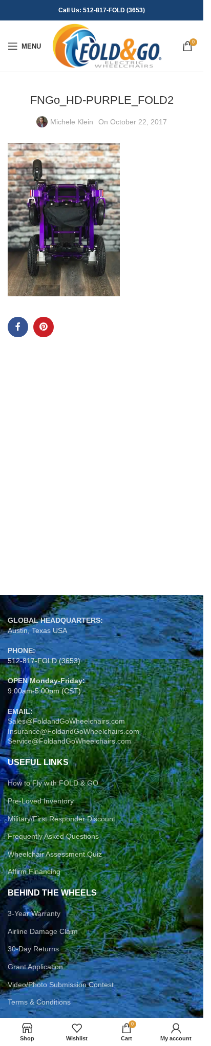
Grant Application (35, 967)
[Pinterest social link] (43, 327)
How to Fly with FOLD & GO (53, 783)
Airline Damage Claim (43, 931)
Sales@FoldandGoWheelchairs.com (66, 721)
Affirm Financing (34, 871)
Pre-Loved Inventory (41, 801)
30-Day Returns (33, 949)
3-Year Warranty (34, 913)
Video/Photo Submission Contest (61, 984)
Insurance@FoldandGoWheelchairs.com (73, 731)
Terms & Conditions (39, 1002)
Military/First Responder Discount (61, 819)
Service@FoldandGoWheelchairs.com (69, 741)
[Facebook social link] (18, 327)
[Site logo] (106, 45)
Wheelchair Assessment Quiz (55, 854)
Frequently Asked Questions (53, 836)
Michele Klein (71, 122)
